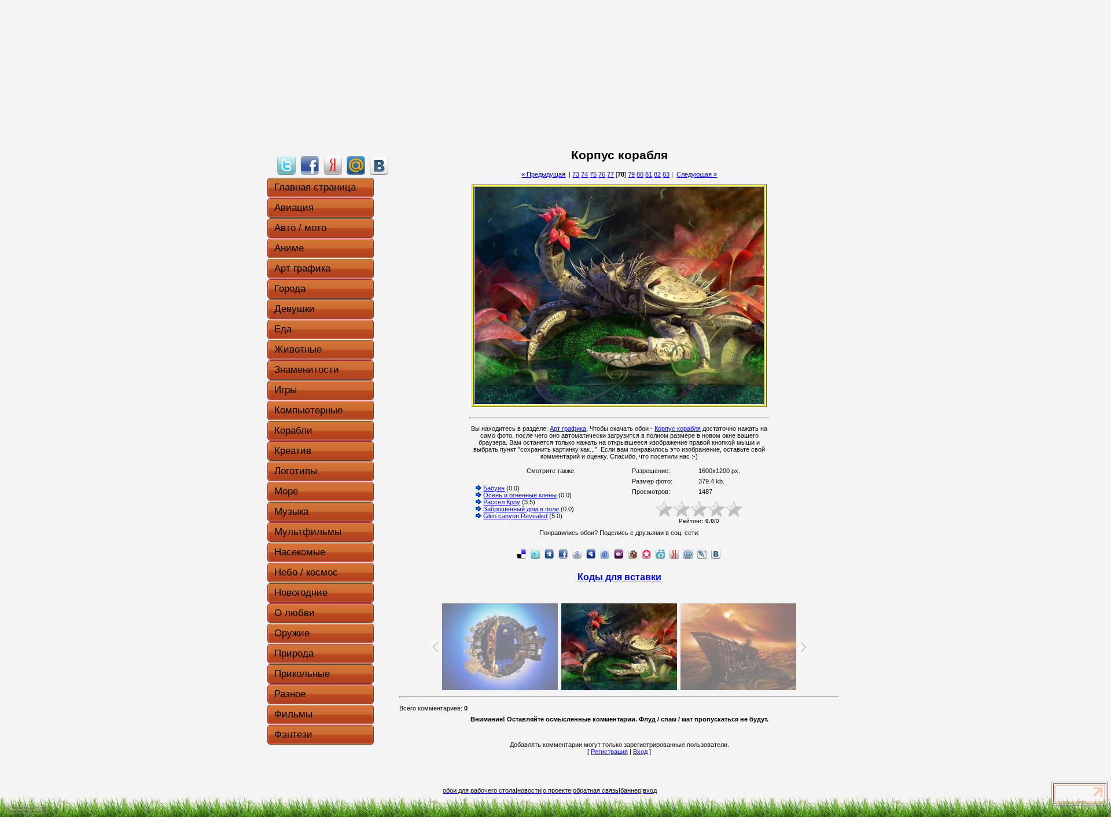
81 (648, 174)
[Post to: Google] (577, 553)
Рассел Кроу (501, 502)
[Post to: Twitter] (286, 165)
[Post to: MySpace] (591, 553)
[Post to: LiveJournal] (702, 553)
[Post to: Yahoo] (619, 553)
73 (575, 174)
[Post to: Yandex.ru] (332, 165)
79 (631, 174)
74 (584, 174)
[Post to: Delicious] (521, 553)
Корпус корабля (677, 428)
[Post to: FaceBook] (309, 165)
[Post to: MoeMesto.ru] (660, 553)
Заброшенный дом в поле (521, 508)
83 (666, 174)
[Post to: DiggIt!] (549, 553)
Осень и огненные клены (520, 495)
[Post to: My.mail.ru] (355, 165)
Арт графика (568, 428)
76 (601, 174)
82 (657, 174)
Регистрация (609, 751)
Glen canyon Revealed (515, 515)
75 (593, 174)
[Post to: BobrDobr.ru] (632, 553)
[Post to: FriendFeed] (605, 553)
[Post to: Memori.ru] (646, 553)
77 (610, 174)
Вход (640, 751)
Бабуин (494, 488)
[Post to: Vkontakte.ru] (379, 165)
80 (640, 174)
